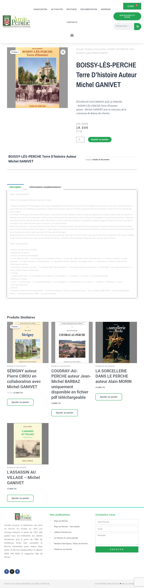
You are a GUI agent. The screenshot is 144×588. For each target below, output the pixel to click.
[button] (72, 35)
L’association (40, 9)
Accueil (79, 49)
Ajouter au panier (100, 139)
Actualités (57, 9)
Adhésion (106, 9)
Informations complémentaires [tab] (45, 187)
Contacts (72, 22)
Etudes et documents (95, 49)
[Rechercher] (137, 26)
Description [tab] (15, 187)
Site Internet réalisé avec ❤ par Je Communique (117, 584)
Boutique (71, 9)
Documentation (88, 9)
